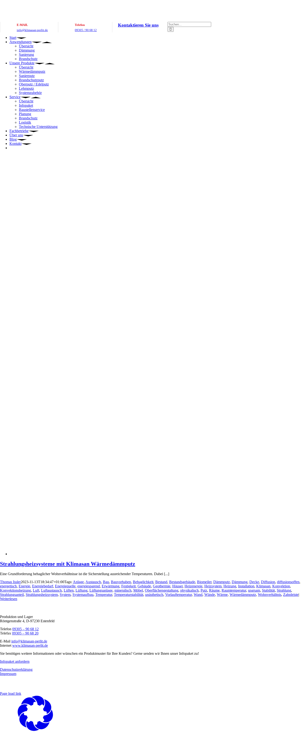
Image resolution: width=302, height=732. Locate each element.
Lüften (69, 590)
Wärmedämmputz (243, 595)
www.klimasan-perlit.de (30, 645)
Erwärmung (110, 586)
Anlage (78, 582)
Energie (24, 586)
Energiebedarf (42, 586)
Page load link (10, 693)
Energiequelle (65, 586)
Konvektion (281, 586)
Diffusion (268, 582)
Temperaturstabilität (128, 595)
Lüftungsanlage (101, 590)
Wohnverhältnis (269, 595)
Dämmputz (221, 582)
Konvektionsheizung (15, 590)
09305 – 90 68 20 (25, 633)
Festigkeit (128, 586)
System (65, 595)
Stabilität (268, 590)
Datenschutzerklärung (16, 669)
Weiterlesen (8, 599)
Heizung (229, 586)
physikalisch (189, 590)
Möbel (138, 590)
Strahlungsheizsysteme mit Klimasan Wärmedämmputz (67, 564)
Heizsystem (213, 586)
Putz (204, 590)
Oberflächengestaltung (161, 590)
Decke (254, 582)
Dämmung (239, 582)
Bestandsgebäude (182, 582)
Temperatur (103, 595)
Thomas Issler (10, 582)
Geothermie (161, 586)
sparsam (254, 590)
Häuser (177, 586)
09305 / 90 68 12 (86, 30)
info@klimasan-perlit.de (32, 30)
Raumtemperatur (234, 590)
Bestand (161, 582)
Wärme (222, 595)
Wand (198, 595)
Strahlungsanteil (12, 595)
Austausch (93, 582)
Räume (214, 590)
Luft (36, 590)
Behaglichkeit (143, 582)
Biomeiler (204, 582)
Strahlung (284, 590)
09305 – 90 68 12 (25, 629)
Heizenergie (193, 586)
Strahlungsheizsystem (42, 595)
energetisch (8, 586)
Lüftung (82, 590)
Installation (246, 586)
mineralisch (122, 590)
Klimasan (263, 586)
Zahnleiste (290, 595)
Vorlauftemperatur (178, 595)
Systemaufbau (82, 595)
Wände (209, 595)
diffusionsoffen (288, 582)
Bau (106, 582)
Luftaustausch (51, 590)
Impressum (8, 674)
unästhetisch (154, 595)
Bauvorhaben (121, 582)
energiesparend (88, 586)
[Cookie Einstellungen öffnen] (35, 730)
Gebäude (144, 586)
